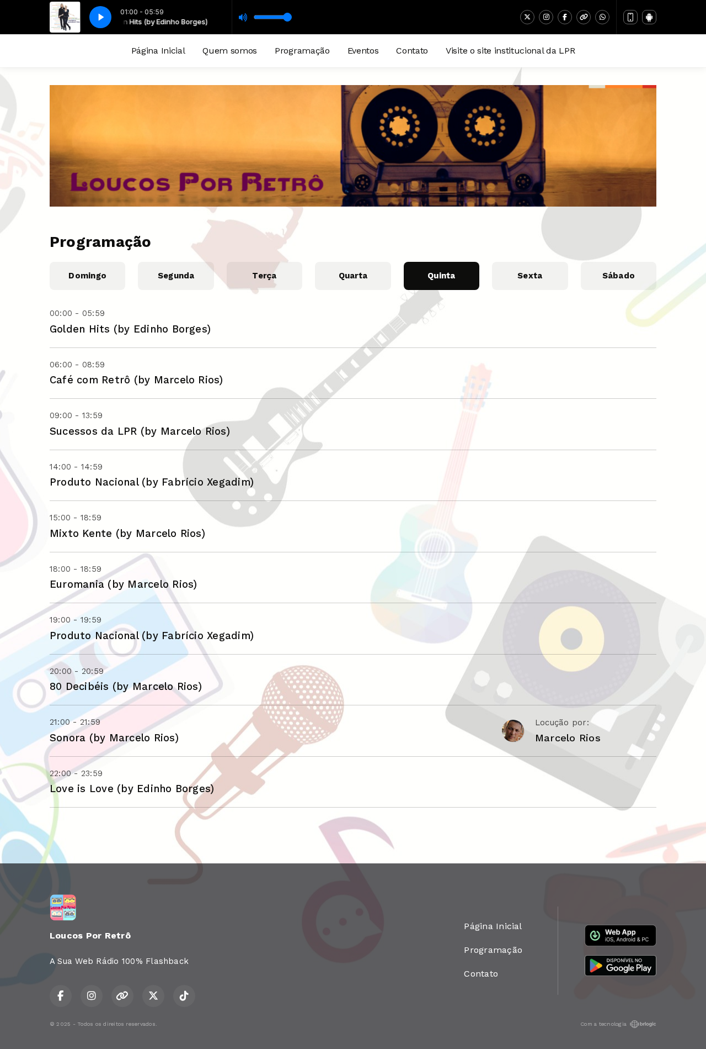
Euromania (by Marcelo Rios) (123, 584)
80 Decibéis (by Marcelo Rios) (126, 686)
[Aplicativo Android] (649, 17)
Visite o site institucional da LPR (510, 50)
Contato (412, 50)
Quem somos (229, 50)
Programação (302, 50)
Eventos (363, 50)
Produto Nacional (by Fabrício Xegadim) (152, 482)
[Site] (583, 17)
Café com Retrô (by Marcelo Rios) (136, 380)
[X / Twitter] (527, 17)
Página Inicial (158, 50)
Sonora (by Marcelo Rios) (114, 738)
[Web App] (630, 17)
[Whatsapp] (602, 17)
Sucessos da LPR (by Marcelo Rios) (140, 431)
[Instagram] (546, 17)
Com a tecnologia (603, 1024)
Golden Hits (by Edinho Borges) (130, 329)
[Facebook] (565, 17)
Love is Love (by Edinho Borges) (132, 788)
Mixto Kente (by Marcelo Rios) (127, 533)
